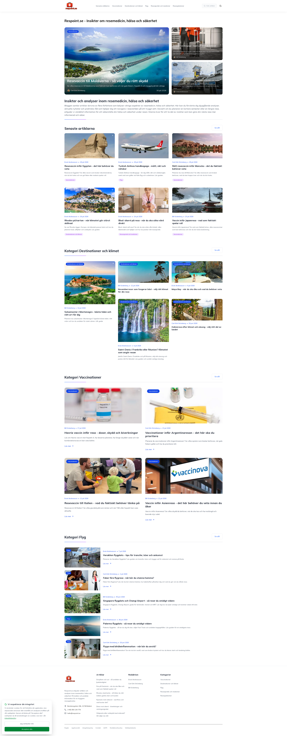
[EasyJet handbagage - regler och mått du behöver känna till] (197, 43)
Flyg (146, 6)
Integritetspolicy (87, 728)
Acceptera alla (27, 729)
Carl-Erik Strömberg (179, 162)
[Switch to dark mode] (221, 6)
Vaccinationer (117, 6)
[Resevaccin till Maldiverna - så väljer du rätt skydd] (116, 60)
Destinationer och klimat (134, 6)
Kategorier (165, 674)
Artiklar (100, 674)
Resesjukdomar (178, 6)
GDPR (105, 728)
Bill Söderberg (177, 217)
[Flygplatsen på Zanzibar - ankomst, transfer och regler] (197, 78)
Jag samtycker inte (27, 724)
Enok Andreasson (70, 162)
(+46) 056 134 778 (74, 710)
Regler (66, 728)
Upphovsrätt (76, 728)
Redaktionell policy (116, 728)
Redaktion (133, 674)
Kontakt (98, 728)
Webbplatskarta (130, 728)
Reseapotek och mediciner (160, 6)
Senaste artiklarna (102, 6)
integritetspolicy (10, 718)
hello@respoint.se (73, 713)
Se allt (217, 128)
